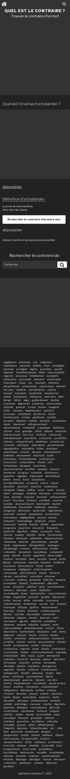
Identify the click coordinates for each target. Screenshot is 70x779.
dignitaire (59, 704)
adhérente (36, 538)
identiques (23, 445)
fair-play (8, 389)
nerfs (56, 617)
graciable (36, 718)
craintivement (49, 669)
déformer (54, 707)
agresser (22, 728)
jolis (50, 462)
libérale (33, 524)
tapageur (25, 465)
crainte (24, 735)
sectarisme (38, 479)
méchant (55, 700)
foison (7, 686)
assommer (39, 465)
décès (41, 534)
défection (36, 621)
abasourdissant (24, 503)
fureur (24, 593)
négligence (10, 362)
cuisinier (38, 762)
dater (7, 493)
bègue (20, 490)
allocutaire (24, 510)
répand (8, 576)
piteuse (33, 693)
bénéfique (41, 441)
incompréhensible (14, 483)
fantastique (10, 465)
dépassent (58, 597)
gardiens (9, 766)
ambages (18, 493)
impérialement (22, 683)
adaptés (8, 407)
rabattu (20, 669)
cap (35, 362)
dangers (46, 731)
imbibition (58, 427)
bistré (51, 414)
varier (50, 490)
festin (55, 697)
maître (49, 565)
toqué (31, 655)
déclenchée (10, 507)
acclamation (52, 514)
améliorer (58, 562)
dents (62, 631)
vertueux (18, 410)
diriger (49, 673)
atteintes (31, 493)
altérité (21, 666)
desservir (39, 379)
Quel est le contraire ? (35, 10)
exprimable (33, 614)
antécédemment (33, 628)
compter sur (57, 441)
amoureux (21, 375)
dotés (35, 648)
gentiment (39, 417)
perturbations (37, 389)
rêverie (41, 462)
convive (43, 635)
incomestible (43, 714)
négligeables (27, 517)
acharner (50, 576)
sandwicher (35, 393)
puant (40, 655)
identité (22, 524)
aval (17, 431)
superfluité (57, 524)
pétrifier (8, 714)
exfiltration (10, 379)
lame (32, 559)
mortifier (30, 469)
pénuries (8, 756)
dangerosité (11, 735)
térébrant (40, 521)
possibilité (60, 438)
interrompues (11, 738)
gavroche (17, 731)
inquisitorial (51, 393)
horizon (50, 628)
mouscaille (48, 745)
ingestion (9, 476)
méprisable (36, 476)
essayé (41, 517)
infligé (7, 597)
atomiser (32, 610)
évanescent (31, 731)
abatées (16, 496)
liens (6, 731)
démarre (8, 590)
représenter (27, 711)
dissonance (51, 472)
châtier (24, 652)
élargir (7, 400)
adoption (24, 662)
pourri (7, 500)
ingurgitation (11, 448)
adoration (59, 659)
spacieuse (9, 565)
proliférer (44, 500)
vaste (33, 590)
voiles (7, 600)
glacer (47, 659)
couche (47, 704)
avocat (43, 603)
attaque (21, 745)
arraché (41, 559)
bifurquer (9, 610)
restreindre (32, 686)
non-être (52, 680)
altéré (31, 724)
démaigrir (34, 759)
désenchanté (39, 548)
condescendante (50, 610)
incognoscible (30, 738)
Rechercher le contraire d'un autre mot (33, 219)
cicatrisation (11, 711)
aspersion (24, 528)
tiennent (61, 386)
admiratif (9, 531)
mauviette (9, 403)
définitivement (46, 724)
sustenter (36, 472)
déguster (9, 635)
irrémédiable (11, 655)
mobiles (8, 503)
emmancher (53, 655)
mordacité (46, 531)
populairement (49, 686)
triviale (54, 548)
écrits (28, 742)
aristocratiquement (42, 652)
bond (26, 479)
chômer (8, 431)
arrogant (23, 472)
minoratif (9, 514)
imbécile (33, 624)
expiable (45, 420)
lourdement (39, 683)
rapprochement (57, 593)
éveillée (37, 365)
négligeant (24, 569)
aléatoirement (12, 680)
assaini (60, 490)
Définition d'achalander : (24, 199)
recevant (29, 496)
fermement (24, 552)
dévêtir (44, 524)
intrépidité (29, 427)
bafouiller (9, 724)
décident (9, 538)
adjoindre (56, 693)
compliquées (56, 752)
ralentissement (12, 603)
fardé (7, 545)
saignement (19, 545)
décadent (9, 700)
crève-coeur (29, 749)
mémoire (53, 507)
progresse (10, 528)
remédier (34, 745)
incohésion (38, 721)
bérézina (46, 562)
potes (7, 586)
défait (17, 400)
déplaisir (9, 372)
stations (8, 559)
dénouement (23, 455)
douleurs (32, 500)
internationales (39, 728)
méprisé (25, 648)
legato (34, 369)
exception (18, 586)
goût (42, 586)
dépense (21, 420)
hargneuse (10, 569)
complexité (56, 552)
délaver (48, 431)
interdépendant (12, 438)
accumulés (25, 379)
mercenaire (10, 621)
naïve (41, 490)
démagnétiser (37, 545)
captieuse (40, 742)
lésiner (16, 697)
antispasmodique (39, 638)
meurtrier (36, 486)
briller (7, 410)
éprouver (35, 659)
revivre (44, 483)
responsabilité (56, 372)
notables (9, 641)
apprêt (58, 369)
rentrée (31, 641)
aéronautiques (12, 427)
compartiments (24, 441)
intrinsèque (10, 459)
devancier (38, 528)
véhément (40, 507)
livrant (27, 555)
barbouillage (24, 521)
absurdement (39, 541)
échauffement (12, 386)
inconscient (10, 462)
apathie (45, 597)
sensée (30, 714)
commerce (58, 638)
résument (40, 382)
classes (8, 534)
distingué (22, 707)
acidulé (8, 704)
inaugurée (9, 510)
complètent (24, 414)
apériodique (11, 452)
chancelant (10, 382)
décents (40, 680)
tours (47, 365)
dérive (49, 676)
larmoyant (10, 524)
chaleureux (10, 541)
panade (53, 541)
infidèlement (37, 375)
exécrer (51, 389)
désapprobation (13, 742)
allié (23, 655)
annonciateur (54, 403)
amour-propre (57, 683)
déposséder (12, 187)
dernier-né (9, 472)
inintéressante (39, 700)
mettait (33, 420)
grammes (35, 579)
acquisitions (59, 420)
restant (35, 735)
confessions (11, 648)
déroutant (59, 759)
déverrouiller (54, 555)
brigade (54, 711)
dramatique (10, 517)
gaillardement (40, 400)
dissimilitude (52, 476)
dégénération (33, 410)
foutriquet (9, 607)
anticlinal (9, 721)
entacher (9, 369)
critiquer (51, 690)
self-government (37, 424)
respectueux (46, 386)
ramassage (10, 572)
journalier (38, 600)
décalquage (11, 548)
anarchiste (30, 438)
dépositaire (10, 631)
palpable (61, 652)
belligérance (11, 690)
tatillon (31, 490)
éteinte (59, 735)
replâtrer (21, 389)
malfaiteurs (10, 365)
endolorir (49, 410)
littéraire (48, 579)
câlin (59, 728)
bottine (40, 690)
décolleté (9, 666)
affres (60, 628)
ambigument (11, 673)
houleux (19, 534)
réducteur (21, 590)
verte (55, 624)
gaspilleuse (45, 749)
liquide (45, 648)
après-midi (39, 510)
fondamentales (28, 459)
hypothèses (40, 552)
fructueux (18, 500)
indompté (38, 455)
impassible (25, 507)
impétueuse (20, 396)
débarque (51, 762)
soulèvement (37, 583)
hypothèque (10, 752)
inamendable (26, 631)
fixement (23, 718)
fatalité (25, 673)
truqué (52, 559)
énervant (45, 617)
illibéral (8, 614)
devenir (33, 617)
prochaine (9, 414)
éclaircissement (43, 569)
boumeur (42, 496)
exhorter (24, 541)
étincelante (26, 690)
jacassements (46, 641)
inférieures (36, 396)
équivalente (38, 445)
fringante (9, 728)
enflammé (24, 362)
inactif (7, 645)
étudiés (55, 400)
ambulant (9, 521)
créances (33, 669)
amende (21, 624)
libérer (7, 479)
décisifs (31, 534)
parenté (45, 624)
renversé (54, 572)
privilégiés (58, 365)
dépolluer (22, 531)
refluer (34, 531)
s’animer (25, 548)
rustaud (21, 635)
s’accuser (9, 579)
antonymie (20, 562)
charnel (20, 641)
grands (21, 724)
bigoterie (9, 707)
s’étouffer (52, 721)
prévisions (20, 638)
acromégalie (11, 593)
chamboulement (50, 756)
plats (57, 714)
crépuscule (55, 434)
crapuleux (9, 659)
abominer (9, 486)
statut (51, 521)
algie (26, 400)
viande (32, 635)
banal (7, 697)
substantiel (48, 614)
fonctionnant (55, 534)
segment (9, 669)
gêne (6, 555)
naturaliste (27, 448)
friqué (39, 565)
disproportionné (13, 469)
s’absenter (10, 552)
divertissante (11, 417)
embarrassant (12, 434)
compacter (45, 438)
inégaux (21, 617)
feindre (21, 610)
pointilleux (50, 621)
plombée (21, 756)
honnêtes (21, 559)
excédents (52, 375)
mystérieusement (26, 372)
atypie (54, 483)
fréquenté (52, 528)
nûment (61, 641)
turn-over (28, 434)
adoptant (22, 486)
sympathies (29, 697)
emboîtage (20, 704)
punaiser (9, 420)
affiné (38, 431)
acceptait (32, 483)
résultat (56, 503)
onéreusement (58, 496)
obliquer (22, 607)
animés (52, 517)
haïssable (20, 393)
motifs (35, 645)
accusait (33, 597)
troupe (32, 407)
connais (24, 452)
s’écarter (9, 693)
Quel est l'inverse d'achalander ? (31, 104)
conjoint (61, 603)
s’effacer (42, 711)
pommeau (38, 403)
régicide (8, 375)
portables (46, 369)
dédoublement (52, 452)
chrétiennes (30, 603)
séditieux (47, 735)
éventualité (42, 503)
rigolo (7, 424)
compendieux (27, 462)
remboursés (27, 752)
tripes (22, 382)
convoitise (36, 576)
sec (30, 382)
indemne (22, 579)
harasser (46, 645)
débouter (52, 583)
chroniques (10, 662)
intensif (23, 583)
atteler (19, 714)
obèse (40, 448)
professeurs (55, 742)
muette (8, 638)
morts (16, 479)
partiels (51, 417)
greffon (34, 607)
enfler (27, 600)
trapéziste (33, 666)
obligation (46, 362)
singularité (19, 597)
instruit (47, 759)
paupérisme (36, 514)
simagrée (9, 490)
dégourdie (24, 403)
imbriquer (44, 493)
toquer (43, 572)
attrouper (22, 700)
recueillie (41, 752)
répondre (24, 365)
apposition (23, 721)
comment (9, 445)
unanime (61, 579)
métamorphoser (53, 538)
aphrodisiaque (28, 572)
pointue (36, 662)
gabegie (27, 431)
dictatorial (39, 414)
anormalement (34, 676)
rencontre (50, 396)
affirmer (49, 718)
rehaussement (49, 607)
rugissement (55, 510)
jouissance (52, 600)
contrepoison (47, 459)
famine (54, 635)
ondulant (34, 756)
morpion (55, 469)
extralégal (10, 718)
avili (54, 631)
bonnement (10, 583)
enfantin (8, 759)
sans (6, 496)
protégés (21, 369)
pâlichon (32, 586)
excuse (17, 600)
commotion (10, 762)
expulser (42, 469)
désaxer (36, 452)
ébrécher (21, 693)
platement (25, 762)
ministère (53, 382)
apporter (27, 680)
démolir (16, 555)
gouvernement (55, 445)
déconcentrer (25, 565)
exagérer (54, 407)
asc (52, 728)
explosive (44, 697)
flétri (61, 396)
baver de (23, 659)
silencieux (37, 673)
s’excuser (35, 704)
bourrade (9, 745)
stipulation (43, 631)
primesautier (29, 386)
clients (7, 396)
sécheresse (50, 486)
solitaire (8, 441)
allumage (21, 759)
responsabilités (13, 628)
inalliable (9, 455)
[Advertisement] (35, 58)
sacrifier (19, 614)
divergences (49, 666)
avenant (21, 514)
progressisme (12, 749)
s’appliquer (43, 427)
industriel (60, 431)
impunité (33, 562)
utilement (9, 624)
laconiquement (56, 586)
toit (52, 603)
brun (57, 531)
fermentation (38, 593)
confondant (58, 648)
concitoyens (11, 652)
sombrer (18, 686)
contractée (59, 493)
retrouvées (49, 662)
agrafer (23, 621)
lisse (59, 745)
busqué (8, 393)
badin (50, 455)
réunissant (19, 424)
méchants (18, 676)
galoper (20, 407)
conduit (25, 417)
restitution (45, 590)
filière (42, 372)
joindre (42, 407)
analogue (53, 545)
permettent (20, 576)
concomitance (38, 707)
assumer (58, 500)
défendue (9, 617)
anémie (44, 693)
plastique (51, 448)
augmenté (39, 555)
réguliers (22, 476)
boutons (45, 738)
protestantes (21, 645)
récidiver (41, 434)
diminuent (21, 538)
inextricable (54, 379)
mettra (7, 683)
